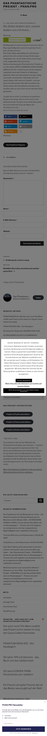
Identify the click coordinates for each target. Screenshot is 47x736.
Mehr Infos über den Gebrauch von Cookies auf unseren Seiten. (23, 385)
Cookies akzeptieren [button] (24, 380)
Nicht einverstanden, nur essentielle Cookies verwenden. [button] (24, 390)
